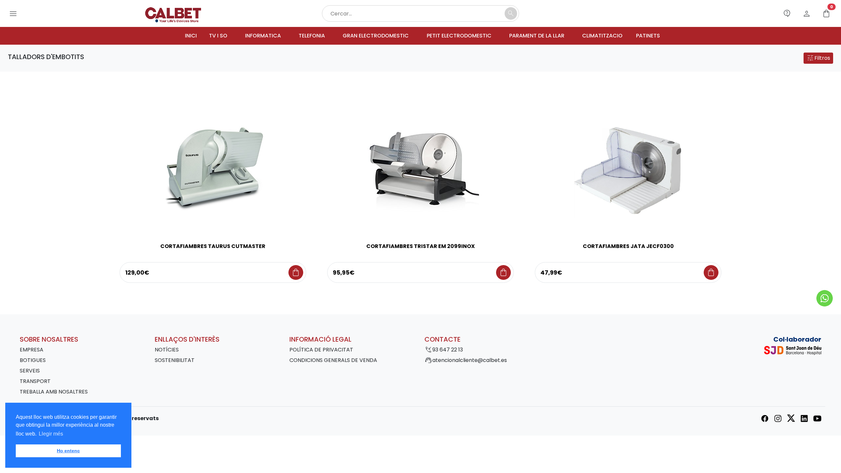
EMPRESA (31, 349)
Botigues (33, 360)
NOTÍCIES (167, 349)
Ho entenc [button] (68, 450)
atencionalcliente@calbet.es (469, 360)
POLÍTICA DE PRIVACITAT (321, 349)
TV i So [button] (218, 35)
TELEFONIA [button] (312, 35)
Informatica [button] (263, 35)
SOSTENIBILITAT (174, 360)
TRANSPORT (35, 381)
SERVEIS (30, 370)
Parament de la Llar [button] (536, 35)
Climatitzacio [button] (602, 35)
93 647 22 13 (447, 349)
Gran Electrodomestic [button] (376, 35)
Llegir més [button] (51, 434)
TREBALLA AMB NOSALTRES (54, 391)
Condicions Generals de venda (333, 360)
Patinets (648, 35)
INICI (191, 35)
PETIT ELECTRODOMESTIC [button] (459, 35)
